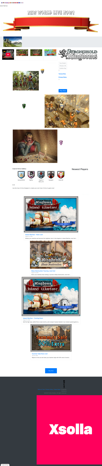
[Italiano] (12, 2)
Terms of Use (41, 389)
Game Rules (57, 389)
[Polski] (8, 2)
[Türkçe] (15, 2)
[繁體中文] (19, 2)
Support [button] (27, 2)
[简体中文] (17, 2)
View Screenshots (52, 62)
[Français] (5, 2)
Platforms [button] (42, 2)
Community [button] (35, 2)
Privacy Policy (49, 389)
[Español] (10, 2)
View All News (86, 194)
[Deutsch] (3, 2)
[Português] (14, 2)
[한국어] (21, 2)
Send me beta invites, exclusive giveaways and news (62, 84)
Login (48, 2)
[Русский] (7, 2)
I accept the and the (63, 74)
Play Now (51, 370)
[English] (1, 2)
